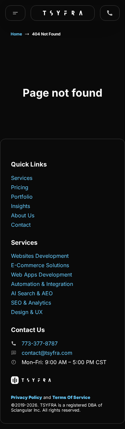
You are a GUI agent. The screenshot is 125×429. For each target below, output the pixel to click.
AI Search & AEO (32, 293)
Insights (20, 206)
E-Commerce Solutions (40, 265)
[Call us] (110, 13)
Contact (21, 224)
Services (21, 178)
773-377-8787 (40, 343)
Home (16, 33)
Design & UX (27, 312)
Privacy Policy (26, 397)
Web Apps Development (41, 274)
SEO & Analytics (31, 302)
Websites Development (40, 255)
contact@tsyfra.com (47, 352)
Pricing (19, 187)
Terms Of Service (71, 397)
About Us (22, 215)
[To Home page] (63, 13)
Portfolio (22, 196)
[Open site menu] (15, 13)
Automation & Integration (42, 284)
